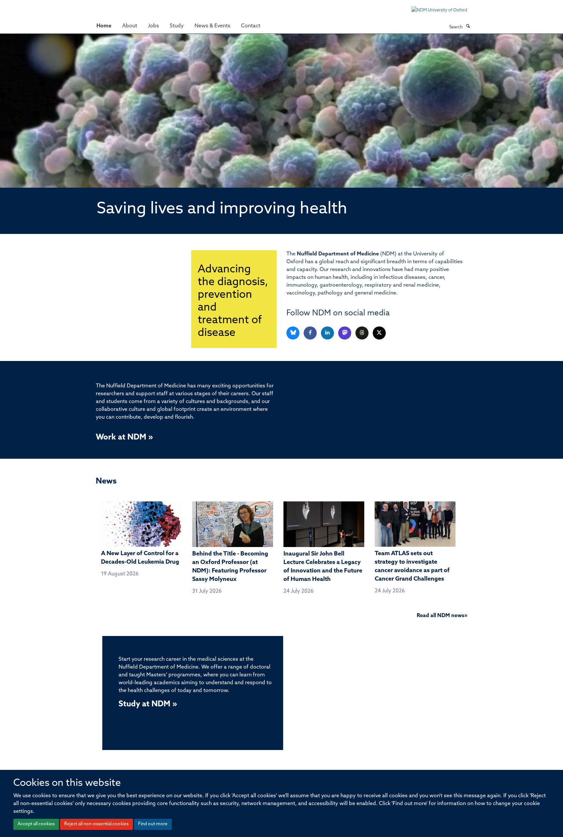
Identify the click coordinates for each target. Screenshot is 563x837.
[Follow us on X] (379, 333)
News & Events (212, 26)
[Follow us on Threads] (362, 333)
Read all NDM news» (442, 615)
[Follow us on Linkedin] (328, 333)
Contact (250, 26)
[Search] (467, 26)
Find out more (152, 824)
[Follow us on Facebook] (311, 333)
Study (177, 26)
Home (103, 26)
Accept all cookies (36, 824)
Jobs (153, 26)
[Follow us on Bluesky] (293, 333)
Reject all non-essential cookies (96, 824)
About (129, 26)
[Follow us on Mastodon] (345, 333)
